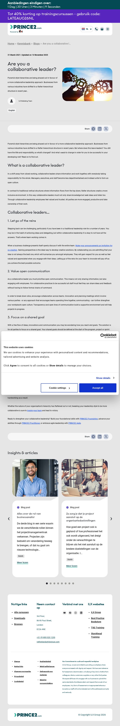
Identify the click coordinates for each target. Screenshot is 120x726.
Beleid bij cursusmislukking (46, 681)
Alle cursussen (21, 612)
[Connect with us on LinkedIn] (81, 613)
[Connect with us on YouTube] (64, 613)
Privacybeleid (19, 676)
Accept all (97, 388)
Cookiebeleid (19, 681)
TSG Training (97, 627)
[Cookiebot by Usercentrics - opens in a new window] (102, 335)
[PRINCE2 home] (25, 26)
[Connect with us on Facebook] (70, 613)
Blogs (36, 43)
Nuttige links (18, 666)
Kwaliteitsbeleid (45, 661)
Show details (103, 378)
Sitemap (17, 661)
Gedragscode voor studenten (46, 673)
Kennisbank (23, 43)
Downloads (19, 618)
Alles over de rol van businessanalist (29, 515)
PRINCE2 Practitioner (31, 423)
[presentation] (9, 518)
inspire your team (34, 410)
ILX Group (96, 612)
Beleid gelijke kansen (47, 666)
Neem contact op (46, 605)
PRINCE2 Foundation (89, 419)
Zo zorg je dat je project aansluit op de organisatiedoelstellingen (80, 517)
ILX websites (96, 604)
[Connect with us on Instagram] (75, 613)
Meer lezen (22, 562)
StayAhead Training (96, 635)
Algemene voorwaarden (22, 671)
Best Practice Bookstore (97, 620)
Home (11, 43)
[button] (47, 583)
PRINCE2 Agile (74, 423)
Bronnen (18, 624)
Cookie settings (57, 388)
